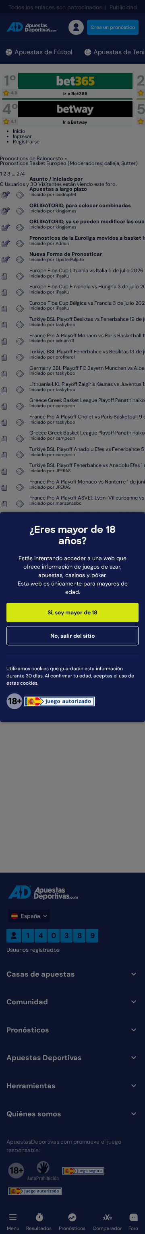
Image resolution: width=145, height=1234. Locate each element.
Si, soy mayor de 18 (72, 612)
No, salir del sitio (72, 635)
